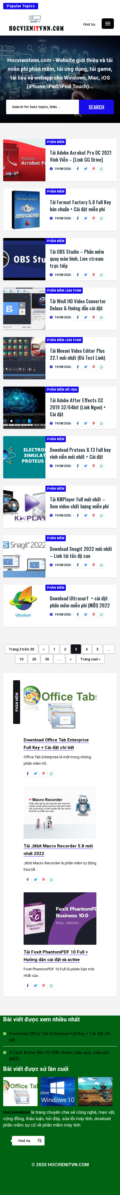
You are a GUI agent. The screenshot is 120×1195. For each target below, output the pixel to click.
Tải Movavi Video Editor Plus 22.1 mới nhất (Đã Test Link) (77, 354)
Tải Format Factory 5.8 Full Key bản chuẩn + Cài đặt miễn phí (80, 205)
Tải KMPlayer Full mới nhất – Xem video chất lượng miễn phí (79, 503)
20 (34, 659)
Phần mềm (55, 142)
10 (21, 659)
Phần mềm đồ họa (62, 390)
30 (47, 659)
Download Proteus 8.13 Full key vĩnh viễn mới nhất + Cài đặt (80, 453)
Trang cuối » (90, 659)
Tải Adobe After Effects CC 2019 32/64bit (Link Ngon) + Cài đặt (78, 407)
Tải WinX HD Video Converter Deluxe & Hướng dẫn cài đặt (78, 304)
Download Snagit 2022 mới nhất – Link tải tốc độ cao (81, 552)
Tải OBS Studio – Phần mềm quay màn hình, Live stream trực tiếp (77, 258)
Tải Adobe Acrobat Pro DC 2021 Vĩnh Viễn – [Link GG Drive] (81, 156)
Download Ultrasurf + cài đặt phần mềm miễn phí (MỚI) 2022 (80, 602)
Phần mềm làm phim (64, 290)
